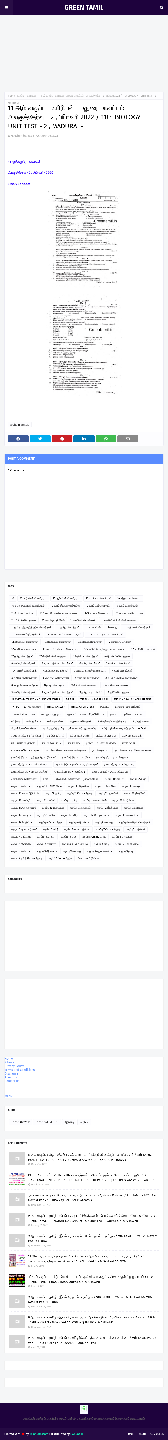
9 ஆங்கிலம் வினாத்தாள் (116, 685)
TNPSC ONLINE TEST (82, 706)
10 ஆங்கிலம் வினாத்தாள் (66, 598)
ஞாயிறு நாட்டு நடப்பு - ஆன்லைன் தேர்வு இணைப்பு (69, 728)
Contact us (12, 1081)
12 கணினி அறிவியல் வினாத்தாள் (60, 649)
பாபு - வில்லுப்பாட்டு (51, 742)
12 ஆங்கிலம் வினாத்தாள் (24, 641)
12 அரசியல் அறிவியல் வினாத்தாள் (105, 634)
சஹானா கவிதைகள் (81, 721)
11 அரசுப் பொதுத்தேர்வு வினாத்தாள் (59, 612)
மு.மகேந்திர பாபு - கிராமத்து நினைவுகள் (77, 764)
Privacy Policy (14, 1066)
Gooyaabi (76, 1434)
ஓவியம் (114, 714)
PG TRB (70, 699)
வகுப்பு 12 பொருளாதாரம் (96, 815)
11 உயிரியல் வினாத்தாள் (23, 620)
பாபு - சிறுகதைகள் (132, 735)
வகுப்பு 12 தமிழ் (138, 778)
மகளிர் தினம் (129, 742)
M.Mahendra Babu (22, 135)
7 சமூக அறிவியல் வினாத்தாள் (90, 670)
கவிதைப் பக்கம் (55, 721)
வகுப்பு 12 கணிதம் (21, 815)
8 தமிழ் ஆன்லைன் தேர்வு (24, 685)
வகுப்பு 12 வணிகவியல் (127, 815)
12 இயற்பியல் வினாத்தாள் (57, 641)
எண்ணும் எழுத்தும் (51, 714)
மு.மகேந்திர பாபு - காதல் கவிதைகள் (30, 764)
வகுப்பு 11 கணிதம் (21, 800)
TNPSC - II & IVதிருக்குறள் (26, 706)
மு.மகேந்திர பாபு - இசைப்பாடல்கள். (133, 750)
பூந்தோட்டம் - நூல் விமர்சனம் (101, 742)
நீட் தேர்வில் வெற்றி (80, 735)
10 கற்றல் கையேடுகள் (129, 598)
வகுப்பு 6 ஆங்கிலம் (79, 822)
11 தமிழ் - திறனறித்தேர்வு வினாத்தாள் (31, 627)
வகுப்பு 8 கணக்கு (46, 843)
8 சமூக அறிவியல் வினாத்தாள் (121, 677)
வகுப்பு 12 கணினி (46, 815)
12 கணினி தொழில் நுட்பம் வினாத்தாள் (105, 649)
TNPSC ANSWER (56, 706)
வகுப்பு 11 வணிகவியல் (95, 800)
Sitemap (10, 1062)
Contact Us (157, 1434)
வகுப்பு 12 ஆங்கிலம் (80, 807)
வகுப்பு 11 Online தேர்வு (79, 793)
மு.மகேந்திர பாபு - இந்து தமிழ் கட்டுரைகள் (33, 757)
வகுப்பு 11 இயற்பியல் (134, 793)
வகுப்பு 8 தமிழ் (101, 843)
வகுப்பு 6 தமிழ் (50, 829)
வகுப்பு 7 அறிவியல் (135, 829)
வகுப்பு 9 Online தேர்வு (127, 843)
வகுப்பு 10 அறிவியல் (78, 786)
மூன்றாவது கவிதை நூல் (24, 778)
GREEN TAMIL (84, 8)
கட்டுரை (15, 721)
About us (11, 1077)
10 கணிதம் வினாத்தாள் (98, 598)
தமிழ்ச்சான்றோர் (55, 735)
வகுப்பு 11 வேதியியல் (123, 800)
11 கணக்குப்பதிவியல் (53, 620)
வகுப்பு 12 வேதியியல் (53, 807)
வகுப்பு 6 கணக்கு (104, 822)
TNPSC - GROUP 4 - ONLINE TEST (132, 699)
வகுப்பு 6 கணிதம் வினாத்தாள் (135, 822)
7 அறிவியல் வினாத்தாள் (24, 670)
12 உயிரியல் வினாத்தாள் (89, 641)
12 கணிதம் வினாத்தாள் (24, 649)
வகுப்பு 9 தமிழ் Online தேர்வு (26, 858)
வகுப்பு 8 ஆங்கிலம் (21, 843)
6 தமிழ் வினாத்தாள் (89, 663)
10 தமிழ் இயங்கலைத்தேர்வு (65, 605)
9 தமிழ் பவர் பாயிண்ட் (90, 692)
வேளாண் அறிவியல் (88, 858)
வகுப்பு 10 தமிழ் (53, 793)
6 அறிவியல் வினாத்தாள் (85, 656)
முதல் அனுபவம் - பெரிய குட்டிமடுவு (109, 771)
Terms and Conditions (20, 1070)
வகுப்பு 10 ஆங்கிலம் (105, 786)
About (142, 1434)
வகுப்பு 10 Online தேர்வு (49, 786)
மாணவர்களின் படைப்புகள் (25, 750)
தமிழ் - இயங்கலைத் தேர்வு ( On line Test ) (124, 728)
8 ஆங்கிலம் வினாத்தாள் (56, 677)
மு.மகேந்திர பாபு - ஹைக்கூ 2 (69, 771)
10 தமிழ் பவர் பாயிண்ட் (98, 605)
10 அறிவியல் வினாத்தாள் (33, 598)
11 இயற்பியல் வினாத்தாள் (129, 612)
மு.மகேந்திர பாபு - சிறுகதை (119, 764)
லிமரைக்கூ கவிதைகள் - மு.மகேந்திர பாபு (77, 778)
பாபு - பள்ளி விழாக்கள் (23, 742)
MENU (9, 1096)
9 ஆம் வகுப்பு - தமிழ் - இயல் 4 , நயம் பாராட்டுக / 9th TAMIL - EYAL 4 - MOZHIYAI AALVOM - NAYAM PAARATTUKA (91, 1299)
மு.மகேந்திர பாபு (100, 750)
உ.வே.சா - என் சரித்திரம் (128, 706)
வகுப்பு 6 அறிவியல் (21, 786)
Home (11, 95)
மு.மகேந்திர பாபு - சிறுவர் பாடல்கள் (29, 771)
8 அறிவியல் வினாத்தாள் (24, 677)
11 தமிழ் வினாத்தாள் (68, 627)
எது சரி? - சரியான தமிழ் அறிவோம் (85, 714)
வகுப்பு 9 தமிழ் (126, 851)
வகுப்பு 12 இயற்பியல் (107, 807)
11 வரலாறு (112, 627)
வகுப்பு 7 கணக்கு (46, 836)
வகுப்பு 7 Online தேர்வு (108, 829)
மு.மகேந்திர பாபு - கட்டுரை (76, 757)
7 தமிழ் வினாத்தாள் (122, 670)
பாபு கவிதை (73, 742)
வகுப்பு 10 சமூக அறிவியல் (25, 793)
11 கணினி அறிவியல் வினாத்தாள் (119, 620)
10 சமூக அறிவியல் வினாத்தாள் (28, 605)
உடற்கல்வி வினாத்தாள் (23, 714)
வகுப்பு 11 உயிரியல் (26, 95)
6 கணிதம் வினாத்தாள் (23, 663)
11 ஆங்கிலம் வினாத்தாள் (97, 612)
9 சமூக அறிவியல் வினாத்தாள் (58, 692)
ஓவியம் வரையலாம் (134, 714)
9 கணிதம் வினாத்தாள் (23, 692)
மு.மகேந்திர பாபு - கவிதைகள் (112, 757)
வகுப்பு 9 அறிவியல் (21, 851)
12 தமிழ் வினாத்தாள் (22, 656)
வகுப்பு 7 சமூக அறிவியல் (77, 829)
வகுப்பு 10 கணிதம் (132, 786)
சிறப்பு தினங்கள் (141, 721)
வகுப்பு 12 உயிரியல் (133, 807)
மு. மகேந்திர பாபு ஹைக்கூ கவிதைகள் (66, 750)
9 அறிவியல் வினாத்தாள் (84, 685)
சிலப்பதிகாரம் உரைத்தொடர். (112, 721)
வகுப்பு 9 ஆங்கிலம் (47, 851)
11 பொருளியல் (93, 627)
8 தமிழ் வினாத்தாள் (54, 685)
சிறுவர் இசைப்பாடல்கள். (24, 728)
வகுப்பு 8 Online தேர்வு (94, 836)
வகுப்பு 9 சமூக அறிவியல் (100, 851)
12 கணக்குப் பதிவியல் (119, 641)
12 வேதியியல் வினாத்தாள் (53, 656)
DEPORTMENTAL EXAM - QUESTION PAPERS (35, 699)
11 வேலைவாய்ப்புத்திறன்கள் (26, 634)
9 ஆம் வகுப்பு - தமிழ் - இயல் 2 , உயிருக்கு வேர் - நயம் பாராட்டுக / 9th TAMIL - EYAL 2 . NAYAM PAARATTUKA (92, 1238)
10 (12, 598)
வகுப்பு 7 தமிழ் (68, 836)
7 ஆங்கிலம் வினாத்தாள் (55, 670)
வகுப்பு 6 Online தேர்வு (51, 822)
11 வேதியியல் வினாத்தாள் (137, 627)
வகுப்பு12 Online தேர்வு (60, 858)
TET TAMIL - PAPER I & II (94, 699)
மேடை (46, 778)
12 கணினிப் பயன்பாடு (143, 649)
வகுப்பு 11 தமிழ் (69, 800)
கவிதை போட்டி (34, 721)
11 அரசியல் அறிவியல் (22, 612)
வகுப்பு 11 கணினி (46, 800)
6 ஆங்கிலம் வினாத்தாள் (117, 656)
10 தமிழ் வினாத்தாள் (127, 605)
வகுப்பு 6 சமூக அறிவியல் (24, 829)
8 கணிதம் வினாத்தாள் (87, 677)
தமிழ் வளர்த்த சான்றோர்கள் (26, 735)
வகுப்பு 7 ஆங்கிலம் (21, 836)
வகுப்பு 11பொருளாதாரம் (23, 807)
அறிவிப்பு (104, 706)
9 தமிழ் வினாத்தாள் (118, 692)
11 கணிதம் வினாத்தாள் (83, 620)
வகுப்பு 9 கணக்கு (72, 851)
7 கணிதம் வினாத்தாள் (118, 663)
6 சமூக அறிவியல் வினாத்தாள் (58, 663)
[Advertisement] (84, 54)
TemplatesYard (39, 1434)
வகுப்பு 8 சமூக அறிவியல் (75, 843)
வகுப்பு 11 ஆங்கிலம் (108, 793)
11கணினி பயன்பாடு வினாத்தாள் (64, 634)
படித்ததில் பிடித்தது (106, 735)
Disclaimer (12, 1073)
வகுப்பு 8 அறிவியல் (122, 836)
